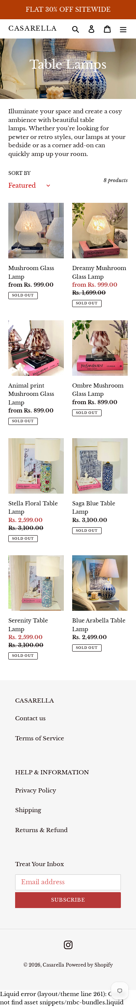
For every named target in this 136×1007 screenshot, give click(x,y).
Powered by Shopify (89, 965)
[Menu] (123, 29)
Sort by (19, 173)
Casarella (32, 28)
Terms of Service (39, 738)
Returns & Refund (41, 830)
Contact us (30, 718)
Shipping (28, 810)
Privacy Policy (35, 790)
